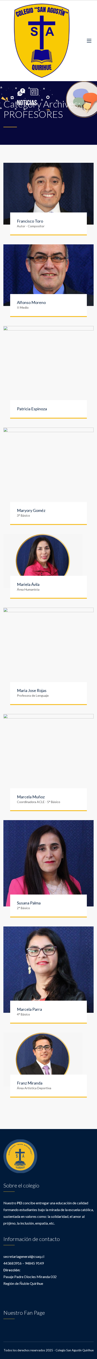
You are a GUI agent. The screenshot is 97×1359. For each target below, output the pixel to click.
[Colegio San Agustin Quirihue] (42, 40)
